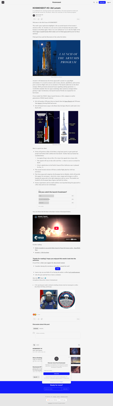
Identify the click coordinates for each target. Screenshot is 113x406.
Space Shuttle (68, 101)
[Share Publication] (97, 2)
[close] (69, 357)
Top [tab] (34, 345)
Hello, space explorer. (37, 350)
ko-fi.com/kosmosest (74, 272)
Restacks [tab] (41, 328)
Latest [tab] (37, 345)
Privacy (54, 396)
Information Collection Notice (56, 378)
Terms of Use (62, 376)
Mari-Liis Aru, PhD (39, 14)
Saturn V (40, 103)
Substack (50, 403)
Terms (58, 396)
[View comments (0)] (38, 19)
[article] (56, 351)
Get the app (63, 400)
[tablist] (38, 328)
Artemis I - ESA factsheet (42, 252)
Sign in (109, 2)
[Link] (31, 259)
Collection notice (64, 396)
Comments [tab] (35, 328)
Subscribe (102, 2)
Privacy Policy (66, 378)
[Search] (94, 2)
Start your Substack (53, 400)
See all (35, 377)
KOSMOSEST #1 (37, 348)
